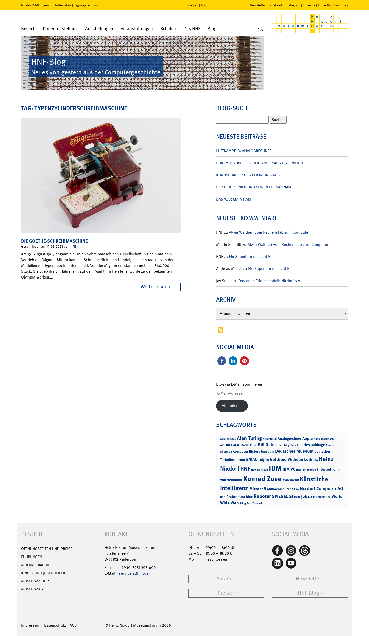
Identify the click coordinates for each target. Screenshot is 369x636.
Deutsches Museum (294, 451)
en (196, 5)
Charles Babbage (311, 444)
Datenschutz (55, 625)
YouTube (339, 5)
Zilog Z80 (245, 503)
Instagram (292, 5)
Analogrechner (289, 438)
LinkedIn (324, 5)
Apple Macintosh (324, 439)
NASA (295, 489)
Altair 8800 (270, 439)
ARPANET (226, 445)
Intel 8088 (309, 470)
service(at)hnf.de (133, 573)
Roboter (262, 496)
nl (207, 5)
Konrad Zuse (262, 478)
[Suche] (260, 29)
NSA (222, 497)
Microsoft (257, 488)
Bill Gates (267, 445)
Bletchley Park (287, 445)
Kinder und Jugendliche (43, 573)
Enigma (263, 460)
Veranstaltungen (137, 29)
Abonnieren (232, 405)
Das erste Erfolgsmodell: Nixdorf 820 (269, 280)
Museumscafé (34, 589)
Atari (236, 445)
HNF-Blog (308, 593)
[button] (221, 360)
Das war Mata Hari (233, 199)
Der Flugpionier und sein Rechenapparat (254, 187)
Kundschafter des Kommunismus (248, 175)
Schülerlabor (61, 5)
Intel (299, 470)
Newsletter (258, 5)
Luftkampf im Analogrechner (244, 150)
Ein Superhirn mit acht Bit (251, 256)
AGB (73, 625)
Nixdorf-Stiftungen (35, 5)
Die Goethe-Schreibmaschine (54, 241)
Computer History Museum (253, 451)
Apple (307, 438)
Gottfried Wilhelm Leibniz (294, 459)
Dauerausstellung (60, 29)
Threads (309, 5)
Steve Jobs (299, 496)
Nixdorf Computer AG (321, 488)
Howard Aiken (259, 470)
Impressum (30, 625)
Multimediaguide (37, 565)
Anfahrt (224, 578)
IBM (275, 468)
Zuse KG (257, 503)
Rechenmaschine (239, 496)
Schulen (168, 29)
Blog (212, 29)
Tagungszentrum (86, 5)
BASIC (245, 445)
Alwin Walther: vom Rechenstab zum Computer (269, 232)
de (190, 5)
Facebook (275, 5)
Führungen (31, 557)
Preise (225, 593)
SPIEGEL (280, 496)
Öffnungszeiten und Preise (46, 548)
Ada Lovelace (228, 439)
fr (202, 5)
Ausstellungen (99, 29)
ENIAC (251, 459)
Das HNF (191, 29)
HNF (73, 246)
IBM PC (289, 469)
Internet (324, 469)
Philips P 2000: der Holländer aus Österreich (259, 163)
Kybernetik (290, 479)
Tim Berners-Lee (321, 497)
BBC (253, 444)
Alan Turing (249, 438)
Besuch (28, 29)
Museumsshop (35, 581)
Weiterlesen (154, 286)
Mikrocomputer (279, 488)
